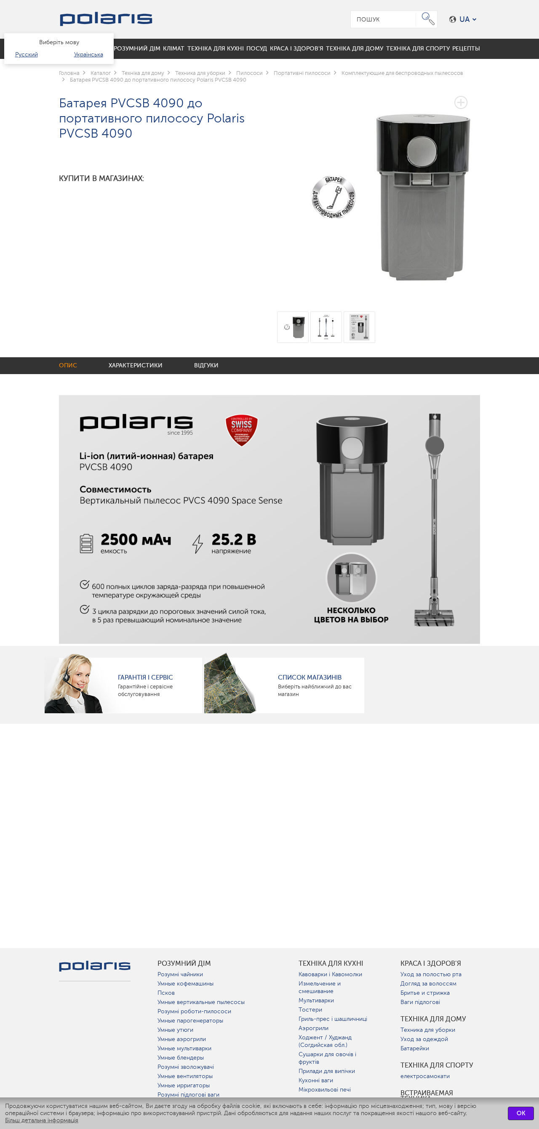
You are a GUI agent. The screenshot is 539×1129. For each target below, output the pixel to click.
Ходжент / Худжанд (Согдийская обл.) (325, 1041)
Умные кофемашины (185, 983)
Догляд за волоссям (428, 983)
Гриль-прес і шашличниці (333, 1019)
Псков (166, 992)
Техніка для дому (433, 1019)
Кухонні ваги (316, 1080)
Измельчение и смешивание (320, 987)
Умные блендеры (180, 1057)
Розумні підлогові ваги (188, 1094)
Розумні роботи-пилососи (194, 1011)
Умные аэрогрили (181, 1039)
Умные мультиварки (184, 1048)
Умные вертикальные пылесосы (201, 1002)
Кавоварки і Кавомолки (330, 974)
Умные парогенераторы (190, 1020)
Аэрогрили (313, 1028)
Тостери (310, 1009)
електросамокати (425, 1076)
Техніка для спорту (436, 1065)
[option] (378, 191)
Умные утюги (175, 1029)
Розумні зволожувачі (185, 1067)
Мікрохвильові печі (325, 1089)
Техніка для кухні (331, 964)
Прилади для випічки (327, 1071)
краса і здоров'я (430, 964)
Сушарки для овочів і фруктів (327, 1058)
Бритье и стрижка (425, 992)
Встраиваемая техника (426, 1096)
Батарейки (414, 1048)
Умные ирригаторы (183, 1085)
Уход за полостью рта (431, 974)
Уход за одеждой (424, 1039)
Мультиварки (316, 1000)
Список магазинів (310, 677)
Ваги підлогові (420, 1002)
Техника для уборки (427, 1029)
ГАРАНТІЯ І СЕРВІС (145, 677)
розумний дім (184, 964)
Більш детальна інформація (41, 1120)
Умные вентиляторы (185, 1076)
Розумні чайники (180, 974)
